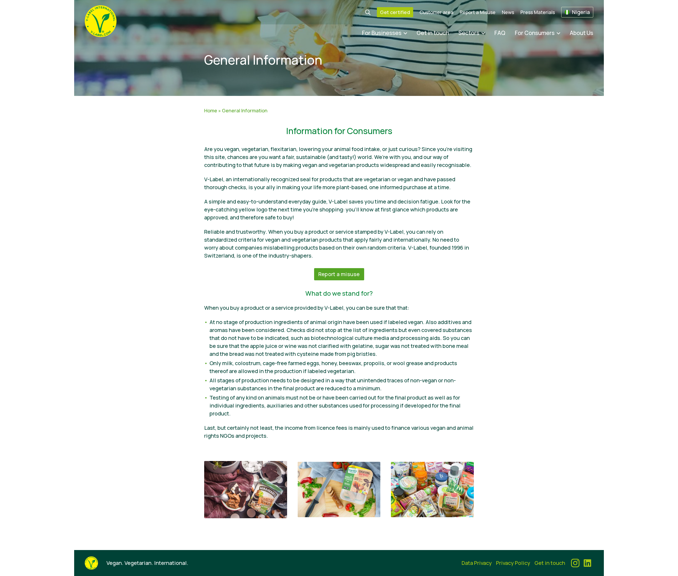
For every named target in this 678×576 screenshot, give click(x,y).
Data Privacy (477, 562)
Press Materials (537, 12)
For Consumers (535, 33)
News (508, 12)
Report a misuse (339, 274)
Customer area (436, 12)
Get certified (395, 12)
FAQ (499, 33)
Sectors (468, 33)
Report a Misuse (478, 12)
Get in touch (433, 33)
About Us (581, 33)
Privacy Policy (513, 562)
